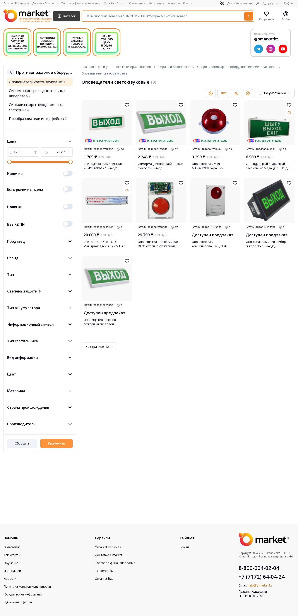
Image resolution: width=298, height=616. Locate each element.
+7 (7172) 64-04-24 (262, 576)
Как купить (11, 555)
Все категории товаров (133, 67)
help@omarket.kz (260, 585)
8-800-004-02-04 (259, 567)
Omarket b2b (104, 578)
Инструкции (156, 3)
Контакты (174, 3)
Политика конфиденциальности (27, 586)
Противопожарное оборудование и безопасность (238, 67)
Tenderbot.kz (104, 571)
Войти (184, 547)
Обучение (10, 563)
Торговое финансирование (115, 563)
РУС (286, 3)
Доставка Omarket (108, 555)
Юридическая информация (23, 594)
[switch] (68, 173)
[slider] (9, 162)
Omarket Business (108, 547)
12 (97, 346)
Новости (9, 578)
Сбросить (22, 443)
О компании (137, 3)
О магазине (12, 547)
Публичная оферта (17, 602)
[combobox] (275, 93)
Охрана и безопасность (176, 67)
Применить (56, 443)
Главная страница (95, 67)
